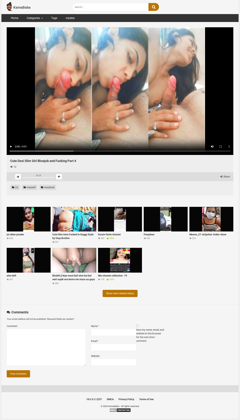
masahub (49, 187)
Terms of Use (146, 399)
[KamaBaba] (9, 7)
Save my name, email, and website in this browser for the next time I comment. (150, 335)
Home (14, 18)
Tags (54, 18)
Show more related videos (120, 293)
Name (95, 326)
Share (226, 176)
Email (95, 341)
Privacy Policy (126, 399)
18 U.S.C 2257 (94, 399)
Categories (33, 18)
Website (95, 356)
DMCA (110, 399)
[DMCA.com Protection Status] (120, 411)
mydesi (70, 18)
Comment (12, 326)
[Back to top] (228, 409)
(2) (16, 187)
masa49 (31, 187)
